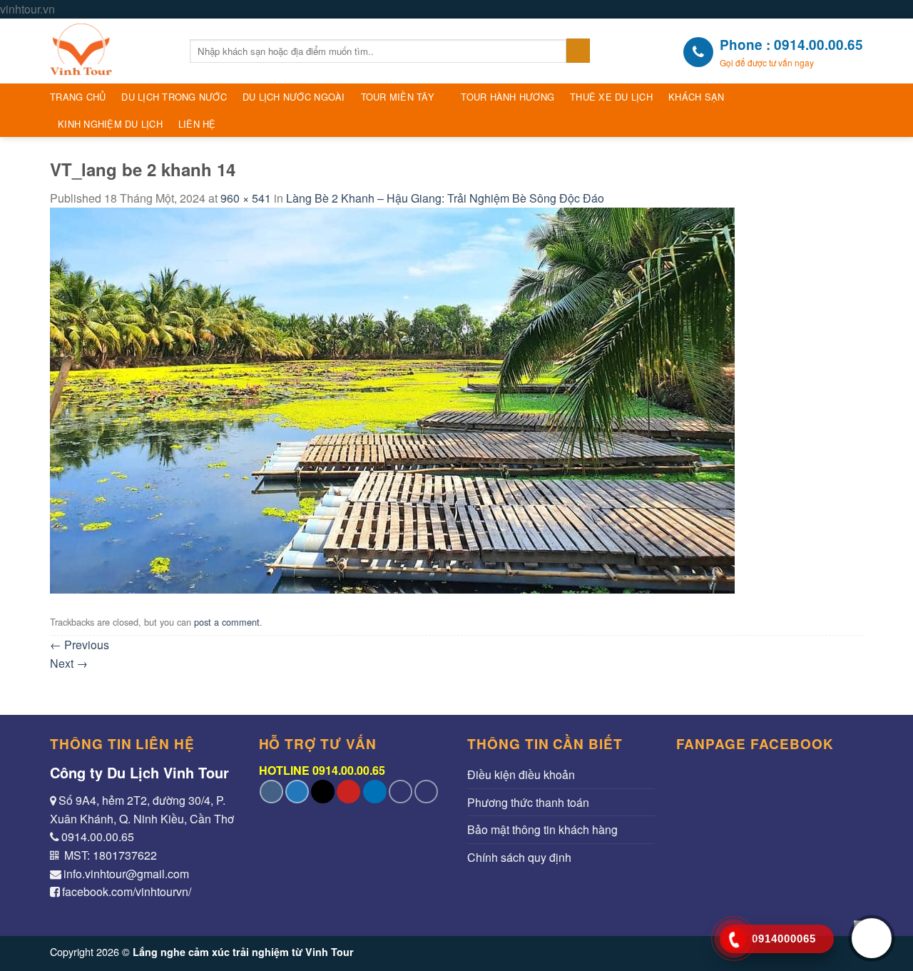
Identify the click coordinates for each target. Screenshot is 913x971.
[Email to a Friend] (323, 791)
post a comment (227, 622)
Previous (79, 644)
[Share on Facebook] (271, 791)
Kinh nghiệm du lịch (110, 124)
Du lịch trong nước (174, 96)
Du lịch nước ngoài (294, 96)
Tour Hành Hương (507, 96)
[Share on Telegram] (426, 791)
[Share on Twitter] (297, 791)
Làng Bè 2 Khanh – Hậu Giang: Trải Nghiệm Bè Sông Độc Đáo (445, 198)
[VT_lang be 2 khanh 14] (392, 398)
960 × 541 (245, 198)
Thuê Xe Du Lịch (611, 96)
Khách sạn (696, 96)
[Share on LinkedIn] (375, 791)
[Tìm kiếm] (578, 51)
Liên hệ (197, 124)
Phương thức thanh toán (528, 802)
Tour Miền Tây (397, 96)
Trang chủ (78, 96)
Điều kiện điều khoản (521, 774)
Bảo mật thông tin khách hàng (542, 829)
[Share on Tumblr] (400, 791)
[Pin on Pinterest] (348, 791)
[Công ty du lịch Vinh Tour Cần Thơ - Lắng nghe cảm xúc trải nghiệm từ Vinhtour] (109, 51)
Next (69, 663)
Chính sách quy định (519, 857)
